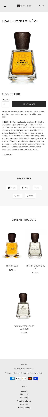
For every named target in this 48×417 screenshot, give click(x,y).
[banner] (24, 5)
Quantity (5, 99)
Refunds (24, 404)
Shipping (24, 397)
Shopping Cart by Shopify (32, 373)
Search (24, 391)
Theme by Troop (12, 373)
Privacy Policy (24, 407)
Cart (41, 6)
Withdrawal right (24, 401)
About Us (24, 394)
